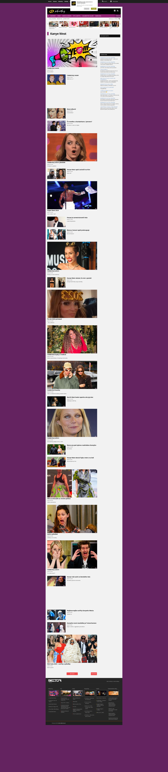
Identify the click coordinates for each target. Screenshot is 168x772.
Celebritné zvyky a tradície (56, 354)
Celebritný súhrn (53, 271)
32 (96, 208)
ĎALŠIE (93, 673)
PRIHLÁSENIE (115, 1)
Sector (50, 1)
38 (96, 160)
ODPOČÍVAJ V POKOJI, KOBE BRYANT (109, 107)
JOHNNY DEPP (66, 18)
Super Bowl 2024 (53, 210)
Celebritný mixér (73, 75)
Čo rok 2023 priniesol (54, 319)
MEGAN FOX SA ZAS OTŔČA (106, 84)
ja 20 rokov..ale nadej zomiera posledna (108, 67)
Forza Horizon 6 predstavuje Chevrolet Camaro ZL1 (65, 699)
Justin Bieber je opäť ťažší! (103, 27)
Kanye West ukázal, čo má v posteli (79, 278)
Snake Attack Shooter (53, 704)
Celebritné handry (53, 390)
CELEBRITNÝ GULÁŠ (87, 16)
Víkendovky (75, 701)
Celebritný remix (53, 68)
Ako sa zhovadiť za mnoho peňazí (59, 498)
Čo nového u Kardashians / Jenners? (79, 122)
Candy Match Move (52, 711)
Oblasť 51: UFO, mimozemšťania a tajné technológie (113, 709)
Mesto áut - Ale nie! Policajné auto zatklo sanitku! (89, 707)
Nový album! (71, 109)
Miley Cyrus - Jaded (100, 712)
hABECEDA (98, 16)
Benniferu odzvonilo (72, 27)
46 (96, 662)
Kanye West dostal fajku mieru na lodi (80, 458)
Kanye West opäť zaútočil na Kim (78, 170)
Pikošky (66, 1)
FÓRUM (118, 16)
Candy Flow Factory (52, 698)
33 (96, 436)
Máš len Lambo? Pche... (77, 704)
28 (96, 388)
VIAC (72, 674)
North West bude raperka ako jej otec (80, 397)
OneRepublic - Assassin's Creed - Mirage (101, 701)
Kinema (55, 1)
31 (96, 532)
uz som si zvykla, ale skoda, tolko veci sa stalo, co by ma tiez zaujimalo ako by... (109, 64)
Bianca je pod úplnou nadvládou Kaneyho (81, 445)
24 (96, 269)
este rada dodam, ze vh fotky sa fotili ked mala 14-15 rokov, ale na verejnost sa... (109, 96)
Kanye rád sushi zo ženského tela (78, 577)
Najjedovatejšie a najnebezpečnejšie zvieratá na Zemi (112, 714)
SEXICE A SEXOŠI (66, 16)
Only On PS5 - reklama (65, 702)
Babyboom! (91, 27)
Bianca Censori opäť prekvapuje (78, 230)
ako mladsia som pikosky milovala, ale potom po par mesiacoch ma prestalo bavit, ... (109, 100)
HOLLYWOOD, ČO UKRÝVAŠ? (107, 87)
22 (96, 567)
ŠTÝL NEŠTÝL (77, 16)
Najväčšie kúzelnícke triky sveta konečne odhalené (113, 719)
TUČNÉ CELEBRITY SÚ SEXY (106, 90)
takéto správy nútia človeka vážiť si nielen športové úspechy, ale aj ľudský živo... (108, 109)
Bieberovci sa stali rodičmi (63, 27)
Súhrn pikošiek (52, 534)
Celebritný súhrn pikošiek (56, 162)
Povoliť (93, 8)
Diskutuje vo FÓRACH (114, 18)
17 (96, 352)
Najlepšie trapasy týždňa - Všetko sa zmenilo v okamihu (78, 710)
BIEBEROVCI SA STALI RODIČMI (107, 57)
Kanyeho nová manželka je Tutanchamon (81, 623)
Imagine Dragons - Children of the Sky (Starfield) (100, 705)
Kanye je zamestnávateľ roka (77, 217)
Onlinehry (60, 1)
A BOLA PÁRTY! (103, 69)
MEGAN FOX (59, 18)
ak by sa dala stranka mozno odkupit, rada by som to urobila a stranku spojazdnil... (109, 104)
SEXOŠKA (54, 18)
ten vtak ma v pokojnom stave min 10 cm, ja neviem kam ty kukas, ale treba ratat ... (109, 71)
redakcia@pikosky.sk (62, 723)
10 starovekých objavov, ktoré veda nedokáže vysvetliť (113, 699)
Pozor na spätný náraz (77, 713)
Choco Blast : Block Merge (54, 709)
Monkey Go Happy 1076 (53, 706)
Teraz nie (87, 8)
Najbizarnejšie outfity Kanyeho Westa (80, 610)
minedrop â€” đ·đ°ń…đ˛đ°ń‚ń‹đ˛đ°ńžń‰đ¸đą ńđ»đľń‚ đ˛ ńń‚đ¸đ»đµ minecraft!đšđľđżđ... (109, 81)
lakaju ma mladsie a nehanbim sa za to (108, 85)
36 (96, 66)
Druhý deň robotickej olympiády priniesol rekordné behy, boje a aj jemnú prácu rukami (65, 707)
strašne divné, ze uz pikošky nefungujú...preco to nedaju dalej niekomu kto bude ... (109, 76)
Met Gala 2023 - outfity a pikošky (58, 664)
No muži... (75, 706)
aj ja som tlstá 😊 (103, 92)
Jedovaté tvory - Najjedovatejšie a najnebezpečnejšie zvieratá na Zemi (112, 704)
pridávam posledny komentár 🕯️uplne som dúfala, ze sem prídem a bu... (109, 59)
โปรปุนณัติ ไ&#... (103, 88)
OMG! (59, 16)
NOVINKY (53, 16)
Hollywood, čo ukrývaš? (82, 27)
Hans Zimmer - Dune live (101, 698)
